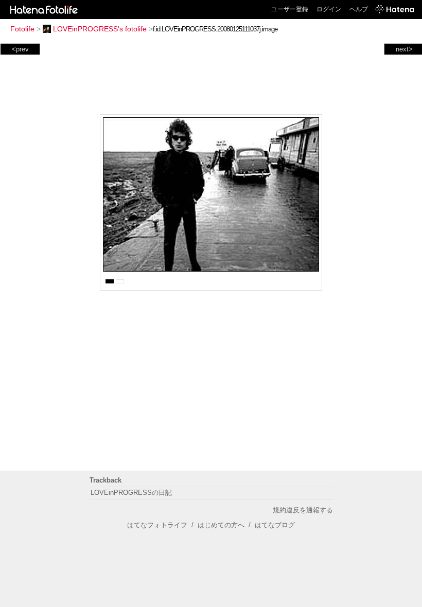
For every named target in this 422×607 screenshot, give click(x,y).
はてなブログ (275, 525)
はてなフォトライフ (157, 525)
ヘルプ (358, 9)
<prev (20, 49)
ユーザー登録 (289, 9)
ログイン (328, 9)
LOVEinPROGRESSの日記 (131, 492)
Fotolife (22, 29)
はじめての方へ (221, 525)
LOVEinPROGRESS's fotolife (100, 29)
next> (404, 49)
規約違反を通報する (303, 510)
